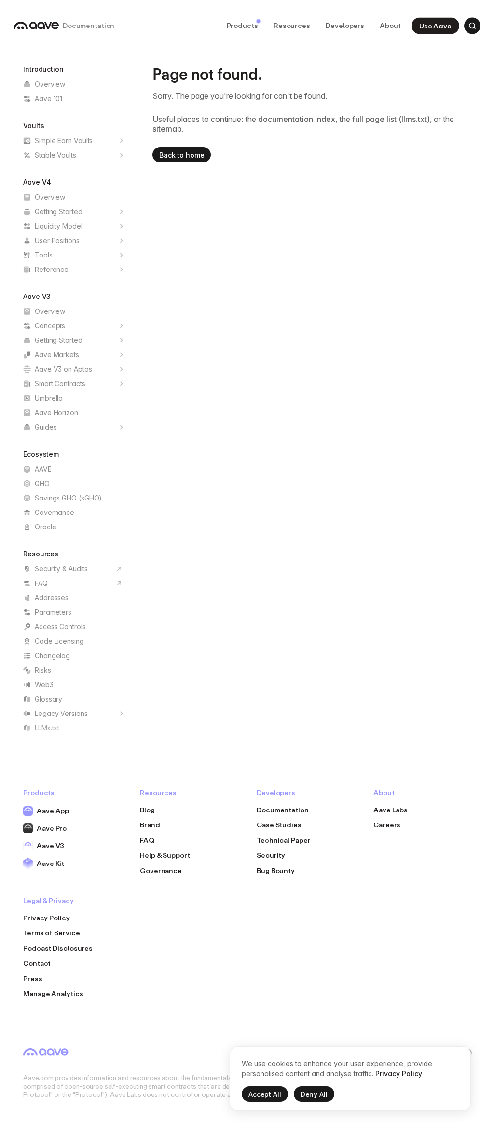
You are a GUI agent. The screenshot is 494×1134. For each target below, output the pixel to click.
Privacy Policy (46, 918)
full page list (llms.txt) (391, 119)
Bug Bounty (276, 870)
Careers (386, 825)
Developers (345, 25)
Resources (292, 25)
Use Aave (435, 25)
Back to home (181, 155)
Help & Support (165, 855)
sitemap (167, 129)
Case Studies (279, 825)
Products (242, 25)
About (390, 25)
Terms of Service (51, 933)
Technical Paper (284, 840)
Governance (161, 870)
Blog (147, 810)
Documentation (283, 810)
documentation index (296, 119)
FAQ (147, 840)
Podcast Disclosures (58, 948)
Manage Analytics (53, 993)
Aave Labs (390, 810)
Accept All (264, 1094)
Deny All (314, 1094)
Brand (150, 825)
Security (271, 855)
